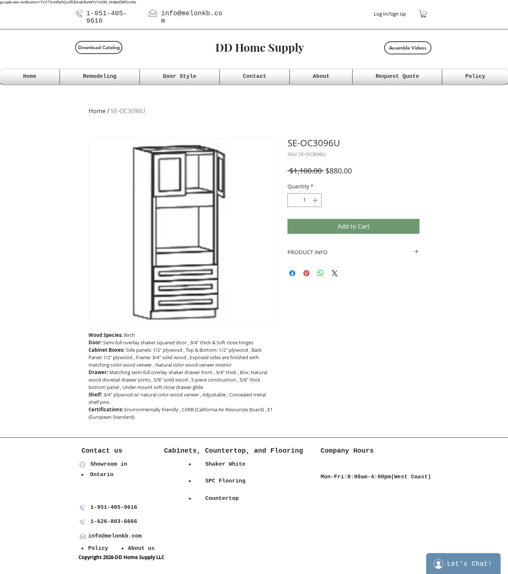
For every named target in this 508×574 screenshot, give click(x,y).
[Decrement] (293, 200)
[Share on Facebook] (292, 273)
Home (97, 111)
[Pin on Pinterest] (306, 273)
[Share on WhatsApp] (320, 273)
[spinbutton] (304, 200)
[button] (423, 13)
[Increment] (316, 200)
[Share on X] (334, 273)
